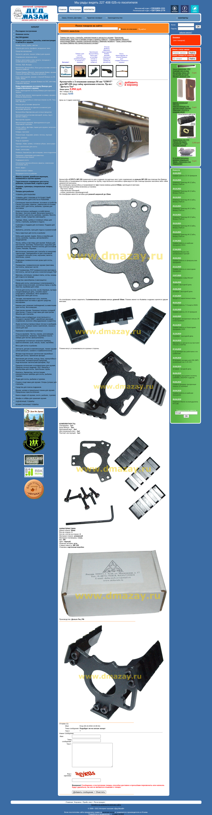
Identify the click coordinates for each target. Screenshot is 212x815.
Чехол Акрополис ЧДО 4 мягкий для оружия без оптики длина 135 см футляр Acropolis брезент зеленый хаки (181, 72)
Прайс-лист (88, 802)
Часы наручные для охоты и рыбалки (30, 233)
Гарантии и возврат (94, 18)
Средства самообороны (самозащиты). (31, 280)
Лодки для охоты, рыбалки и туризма (30, 379)
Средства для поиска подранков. (29, 387)
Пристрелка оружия (23, 119)
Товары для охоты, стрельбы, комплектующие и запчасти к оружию (86, 37)
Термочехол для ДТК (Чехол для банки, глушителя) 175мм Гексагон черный (181, 142)
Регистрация (75, 9)
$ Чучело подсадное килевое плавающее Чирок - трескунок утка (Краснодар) (182, 161)
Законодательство (115, 18)
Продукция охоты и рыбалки (26, 173)
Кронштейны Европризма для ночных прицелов (34, 112)
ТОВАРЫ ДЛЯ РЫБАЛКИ (25, 194)
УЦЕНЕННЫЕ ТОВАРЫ (25, 401)
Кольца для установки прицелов (28, 104)
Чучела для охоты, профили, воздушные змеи (33, 48)
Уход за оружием (22, 141)
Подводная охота (22, 160)
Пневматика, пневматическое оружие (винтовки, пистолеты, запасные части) (35, 266)
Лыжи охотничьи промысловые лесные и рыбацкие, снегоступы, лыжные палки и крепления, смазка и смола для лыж (36, 326)
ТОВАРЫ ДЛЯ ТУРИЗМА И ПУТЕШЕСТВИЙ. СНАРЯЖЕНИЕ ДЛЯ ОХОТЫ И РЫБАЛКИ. (33, 198)
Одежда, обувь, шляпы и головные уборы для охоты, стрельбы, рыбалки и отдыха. (34, 221)
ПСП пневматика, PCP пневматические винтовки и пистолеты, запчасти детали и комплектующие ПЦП (36, 271)
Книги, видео (20, 167)
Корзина (78, 802)
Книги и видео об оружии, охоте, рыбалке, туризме (36, 395)
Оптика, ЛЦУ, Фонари (24, 65)
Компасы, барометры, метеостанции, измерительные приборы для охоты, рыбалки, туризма (34, 374)
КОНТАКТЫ (89, 9)
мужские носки (108, 812)
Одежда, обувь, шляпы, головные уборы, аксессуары (35, 143)
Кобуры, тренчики (22, 132)
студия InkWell (118, 814)
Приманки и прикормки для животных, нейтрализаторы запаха (30, 156)
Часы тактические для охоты (26, 146)
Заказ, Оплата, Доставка (71, 18)
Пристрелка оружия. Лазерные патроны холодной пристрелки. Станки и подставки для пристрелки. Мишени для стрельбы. (35, 312)
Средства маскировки (24, 51)
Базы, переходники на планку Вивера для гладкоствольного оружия (95, 42)
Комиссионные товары (24, 170)
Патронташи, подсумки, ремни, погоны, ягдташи (34, 135)
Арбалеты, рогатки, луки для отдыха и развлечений (36, 230)
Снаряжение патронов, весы (26, 57)
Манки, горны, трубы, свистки (27, 45)
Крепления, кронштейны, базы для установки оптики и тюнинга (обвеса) (92, 38)
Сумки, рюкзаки (21, 138)
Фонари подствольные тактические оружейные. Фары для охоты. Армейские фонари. (34, 354)
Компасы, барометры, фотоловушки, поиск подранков (36, 152)
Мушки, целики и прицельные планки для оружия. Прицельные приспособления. (35, 391)
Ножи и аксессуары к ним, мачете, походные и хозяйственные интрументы (33, 61)
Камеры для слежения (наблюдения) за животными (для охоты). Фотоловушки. (36, 306)
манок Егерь (74, 31)
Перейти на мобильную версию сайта (106, 805)
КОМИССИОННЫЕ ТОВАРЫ (27, 404)
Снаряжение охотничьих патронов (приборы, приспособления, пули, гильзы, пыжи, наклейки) (35, 341)
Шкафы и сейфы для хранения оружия (31, 398)
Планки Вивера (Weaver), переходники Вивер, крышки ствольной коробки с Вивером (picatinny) (36, 73)
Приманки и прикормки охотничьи (29, 331)
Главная (62, 9)
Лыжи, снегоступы (22, 149)
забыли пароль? (185, 32)
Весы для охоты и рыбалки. (26, 346)
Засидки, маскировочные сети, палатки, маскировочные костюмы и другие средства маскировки (33, 300)
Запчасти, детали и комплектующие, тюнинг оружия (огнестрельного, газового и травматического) (36, 350)
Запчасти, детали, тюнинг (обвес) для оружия (33, 54)
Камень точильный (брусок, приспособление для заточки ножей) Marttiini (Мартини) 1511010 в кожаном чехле (182, 107)
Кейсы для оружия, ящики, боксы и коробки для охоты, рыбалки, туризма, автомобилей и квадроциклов (34, 238)
